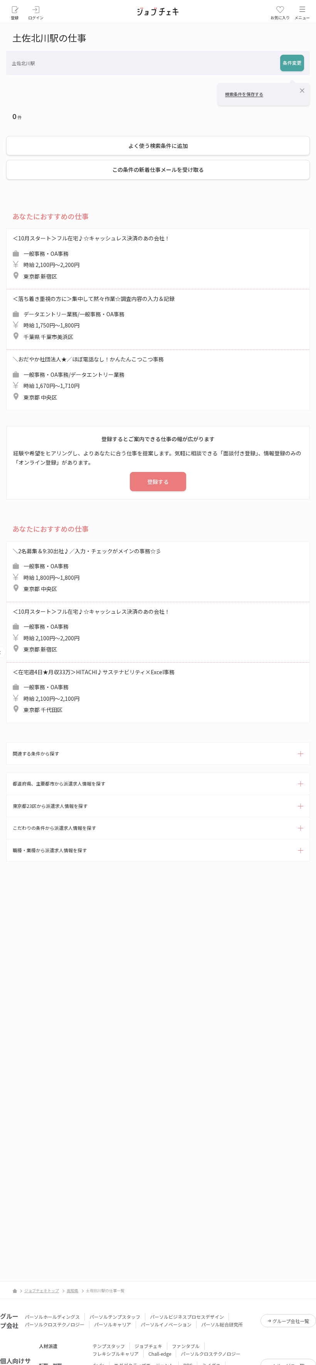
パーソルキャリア (112, 1324)
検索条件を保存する (244, 94)
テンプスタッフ (108, 1346)
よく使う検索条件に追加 (158, 145)
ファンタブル (186, 1346)
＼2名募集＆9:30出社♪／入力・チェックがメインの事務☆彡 (87, 570)
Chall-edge (159, 1353)
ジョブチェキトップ (41, 1290)
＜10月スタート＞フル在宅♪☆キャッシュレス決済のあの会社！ (91, 257)
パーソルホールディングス (52, 1316)
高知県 (72, 1290)
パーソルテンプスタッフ (114, 1316)
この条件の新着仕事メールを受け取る (158, 169)
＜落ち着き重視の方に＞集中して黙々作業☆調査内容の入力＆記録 (94, 318)
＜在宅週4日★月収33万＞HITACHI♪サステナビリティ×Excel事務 (94, 691)
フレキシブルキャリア (115, 1353)
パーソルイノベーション (166, 1324)
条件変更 (292, 62)
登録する (158, 481)
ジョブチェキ (148, 1346)
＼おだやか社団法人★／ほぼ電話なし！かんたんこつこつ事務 (88, 378)
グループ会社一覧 (290, 1321)
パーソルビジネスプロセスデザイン (187, 1316)
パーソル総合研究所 (222, 1324)
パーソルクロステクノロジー (54, 1324)
